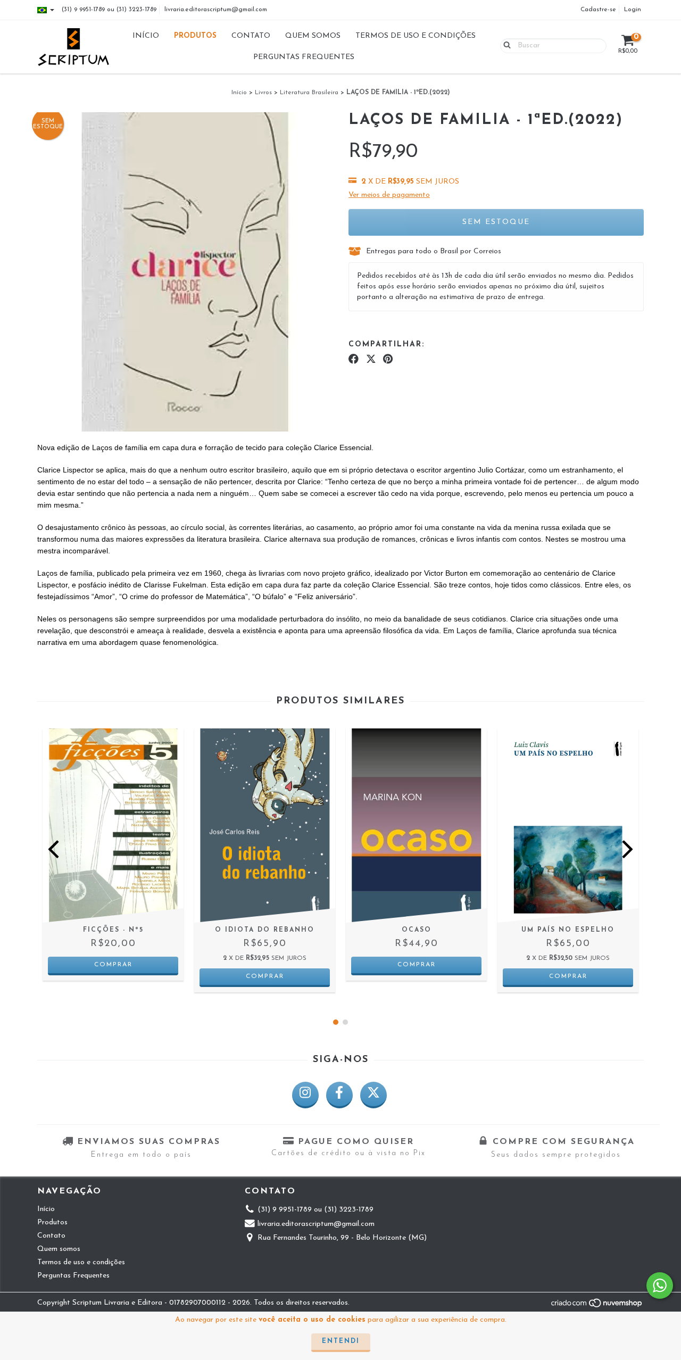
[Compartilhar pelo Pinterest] (388, 359)
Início (145, 36)
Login (632, 9)
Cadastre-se (598, 9)
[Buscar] (504, 45)
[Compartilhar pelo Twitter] (371, 359)
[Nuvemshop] (597, 1307)
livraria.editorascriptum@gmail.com (215, 9)
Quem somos (312, 36)
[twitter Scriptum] (373, 1095)
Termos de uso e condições (415, 36)
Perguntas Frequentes (303, 57)
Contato (250, 36)
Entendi (341, 1341)
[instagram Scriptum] (305, 1095)
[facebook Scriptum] (339, 1095)
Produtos (195, 36)
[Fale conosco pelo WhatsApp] (659, 1285)
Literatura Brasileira (309, 92)
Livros (263, 92)
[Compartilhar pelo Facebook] (353, 359)
